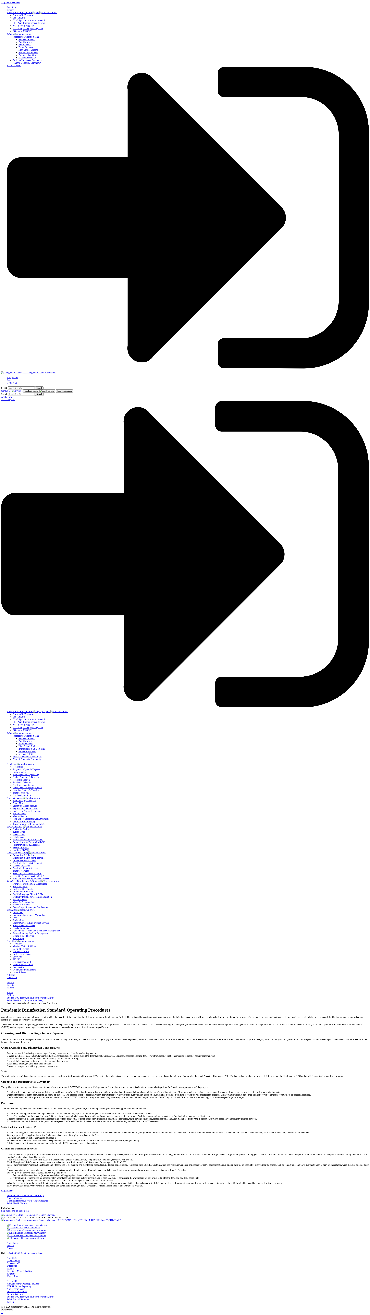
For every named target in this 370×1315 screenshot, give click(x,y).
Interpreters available (32, 1253)
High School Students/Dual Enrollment (30, 819)
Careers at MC (19, 967)
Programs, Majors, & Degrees (26, 769)
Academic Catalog (21, 780)
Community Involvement (24, 969)
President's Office (21, 951)
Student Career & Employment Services (31, 878)
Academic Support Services (25, 868)
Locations (11, 7)
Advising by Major (21, 865)
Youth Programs (20, 886)
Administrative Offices (23, 964)
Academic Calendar (22, 782)
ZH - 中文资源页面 (22, 31)
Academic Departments (23, 785)
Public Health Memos (17, 1203)
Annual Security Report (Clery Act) (23, 1283)
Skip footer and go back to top (15, 1211)
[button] (32, 12)
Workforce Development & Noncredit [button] (24, 881)
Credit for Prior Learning (24, 821)
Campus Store (13, 1260)
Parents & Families (27, 55)
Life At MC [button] (12, 910)
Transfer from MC (21, 793)
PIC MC (17, 959)
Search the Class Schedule (25, 806)
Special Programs (21, 928)
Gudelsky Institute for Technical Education (32, 897)
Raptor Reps (18, 938)
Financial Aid (19, 834)
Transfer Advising (21, 871)
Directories (12, 1266)
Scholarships (18, 837)
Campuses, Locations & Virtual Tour (29, 915)
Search (4, 388)
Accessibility (13, 1281)
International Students (28, 52)
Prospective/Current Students (26, 37)
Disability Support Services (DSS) (28, 876)
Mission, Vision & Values (24, 946)
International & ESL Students (31, 749)
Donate (10, 380)
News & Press (19, 972)
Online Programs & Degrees (26, 777)
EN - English (19, 17)
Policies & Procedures (17, 1291)
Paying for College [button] (15, 826)
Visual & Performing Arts (24, 902)
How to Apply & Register (24, 800)
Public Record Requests (18, 1299)
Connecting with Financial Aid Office (30, 842)
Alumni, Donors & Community (27, 63)
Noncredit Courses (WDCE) (26, 774)
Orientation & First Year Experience (29, 858)
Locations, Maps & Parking (19, 1271)
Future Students (25, 47)
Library (10, 10)
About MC (18, 943)
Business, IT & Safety (23, 889)
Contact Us (12, 383)
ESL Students (24, 44)
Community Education (23, 891)
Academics (18, 766)
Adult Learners (25, 42)
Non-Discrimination (16, 1289)
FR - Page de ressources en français (29, 23)
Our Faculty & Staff (22, 795)
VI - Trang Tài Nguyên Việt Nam (28, 28)
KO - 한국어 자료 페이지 (25, 25)
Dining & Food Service (23, 936)
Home (10, 992)
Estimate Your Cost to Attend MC (28, 839)
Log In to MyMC (21, 850)
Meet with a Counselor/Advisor (27, 873)
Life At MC (18, 912)
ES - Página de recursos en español (29, 20)
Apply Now (12, 377)
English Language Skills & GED (28, 894)
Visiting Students (20, 816)
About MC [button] (12, 941)
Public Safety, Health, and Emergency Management (36, 930)
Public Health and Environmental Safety (25, 1000)
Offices (10, 995)
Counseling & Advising (23, 855)
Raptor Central (19, 813)
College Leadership (21, 954)
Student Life (18, 920)
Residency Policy (21, 847)
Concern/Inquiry (14, 1198)
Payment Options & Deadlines (26, 845)
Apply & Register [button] (15, 798)
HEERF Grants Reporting (19, 1286)
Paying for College (21, 829)
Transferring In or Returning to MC (29, 824)
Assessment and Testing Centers (27, 787)
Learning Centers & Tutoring (26, 790)
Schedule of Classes (22, 904)
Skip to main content (10, 2)
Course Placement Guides (24, 860)
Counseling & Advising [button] (17, 852)
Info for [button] (10, 34)
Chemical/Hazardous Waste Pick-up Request (27, 1200)
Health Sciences (20, 899)
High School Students (28, 50)
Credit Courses (19, 772)
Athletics (11, 975)
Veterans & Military (27, 57)
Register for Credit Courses (25, 808)
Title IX (10, 1302)
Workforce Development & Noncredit (30, 884)
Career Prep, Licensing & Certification (30, 907)
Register (10, 1273)
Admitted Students (26, 39)
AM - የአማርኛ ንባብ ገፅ (23, 15)
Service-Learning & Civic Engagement (30, 933)
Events (16, 917)
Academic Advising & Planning (27, 863)
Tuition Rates (19, 832)
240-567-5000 (15, 1253)
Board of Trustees (21, 949)
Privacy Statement (15, 1294)
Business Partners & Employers (27, 60)
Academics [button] (12, 764)
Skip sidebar (6, 1190)
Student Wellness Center (24, 925)
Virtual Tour (12, 1276)
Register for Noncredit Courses (27, 811)
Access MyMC (14, 65)
